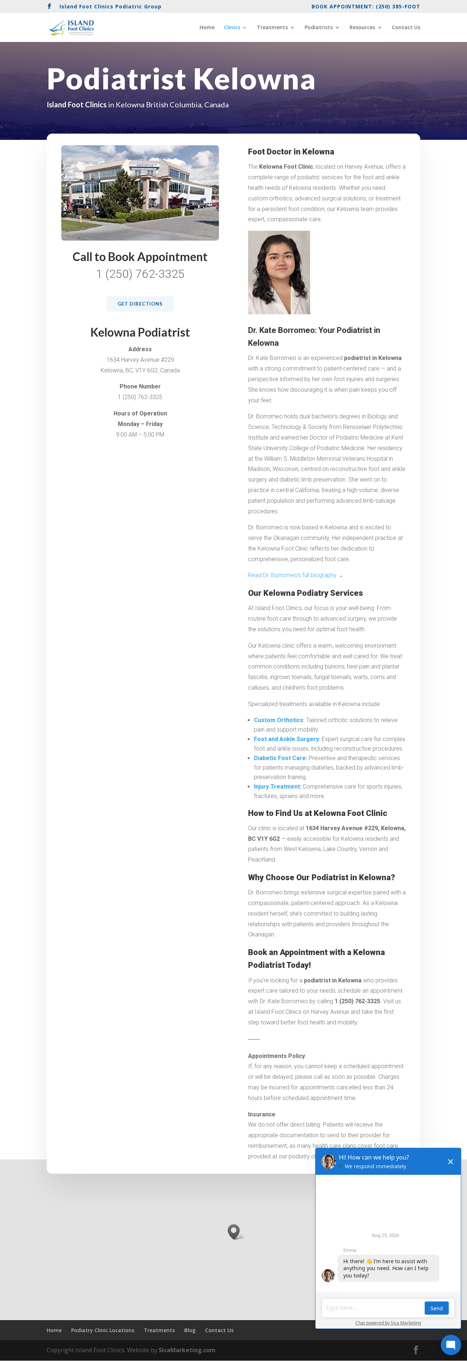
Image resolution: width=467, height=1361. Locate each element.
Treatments (272, 28)
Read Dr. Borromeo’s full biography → (296, 575)
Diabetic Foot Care (280, 758)
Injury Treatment (277, 786)
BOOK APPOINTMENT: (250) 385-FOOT (366, 7)
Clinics (232, 28)
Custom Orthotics (278, 720)
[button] (236, 1232)
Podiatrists (319, 28)
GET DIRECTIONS (140, 304)
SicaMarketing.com (187, 1350)
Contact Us (406, 28)
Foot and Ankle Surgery (286, 739)
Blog (190, 1330)
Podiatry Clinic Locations (102, 1330)
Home (207, 28)
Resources (362, 28)
